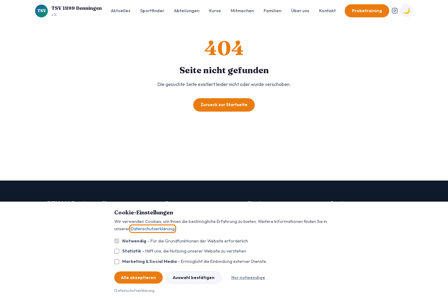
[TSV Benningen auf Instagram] (395, 11)
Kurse (215, 10)
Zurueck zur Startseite (224, 104)
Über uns (300, 10)
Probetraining (367, 10)
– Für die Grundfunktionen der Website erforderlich (185, 241)
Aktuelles (120, 10)
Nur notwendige (248, 277)
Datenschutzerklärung (153, 228)
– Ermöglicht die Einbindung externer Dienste (194, 261)
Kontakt (327, 10)
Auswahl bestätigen (194, 277)
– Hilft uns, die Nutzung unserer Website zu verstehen (184, 251)
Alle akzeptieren (138, 277)
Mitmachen (242, 10)
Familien (272, 10)
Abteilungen (186, 10)
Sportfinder (152, 10)
